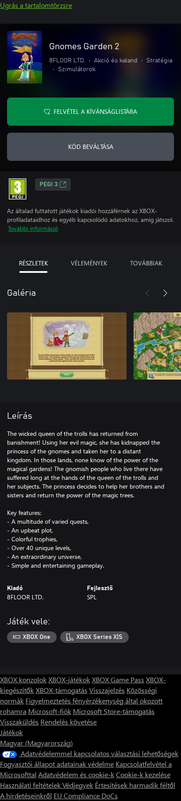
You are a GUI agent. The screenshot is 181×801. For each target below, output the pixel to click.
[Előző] (147, 293)
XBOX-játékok (69, 679)
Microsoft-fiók (49, 711)
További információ (33, 228)
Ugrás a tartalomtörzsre (36, 5)
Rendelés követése (68, 721)
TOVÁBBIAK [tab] (146, 263)
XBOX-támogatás (61, 690)
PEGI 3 (49, 184)
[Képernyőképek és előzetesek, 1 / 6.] (67, 345)
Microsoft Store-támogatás (114, 711)
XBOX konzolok (23, 679)
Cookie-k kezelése (143, 774)
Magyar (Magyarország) (36, 742)
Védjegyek (77, 785)
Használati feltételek (31, 785)
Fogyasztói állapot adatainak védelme (57, 763)
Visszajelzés (107, 690)
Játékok (11, 732)
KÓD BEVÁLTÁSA (90, 146)
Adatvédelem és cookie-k (76, 774)
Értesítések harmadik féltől (135, 785)
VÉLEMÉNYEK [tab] (89, 263)
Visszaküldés (19, 721)
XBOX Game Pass (118, 679)
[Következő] (165, 293)
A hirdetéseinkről (26, 795)
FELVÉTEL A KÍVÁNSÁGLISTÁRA (95, 111)
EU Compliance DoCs (86, 795)
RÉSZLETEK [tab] (33, 263)
